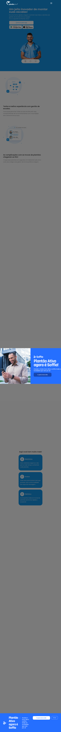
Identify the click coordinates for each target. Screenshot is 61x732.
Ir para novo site (42, 375)
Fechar (54, 717)
